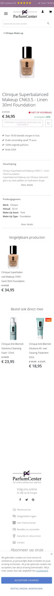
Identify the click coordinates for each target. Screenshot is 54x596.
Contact (20, 542)
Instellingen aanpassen (27, 588)
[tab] (27, 164)
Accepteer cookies (27, 580)
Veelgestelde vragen (26, 516)
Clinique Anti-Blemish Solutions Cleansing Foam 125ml (12, 348)
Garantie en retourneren (29, 535)
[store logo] (25, 13)
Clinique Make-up (14, 33)
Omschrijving (9, 164)
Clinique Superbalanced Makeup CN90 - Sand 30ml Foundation (12, 277)
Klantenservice (24, 509)
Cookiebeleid (42, 570)
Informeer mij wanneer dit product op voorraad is (22, 123)
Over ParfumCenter (26, 522)
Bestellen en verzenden (28, 529)
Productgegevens (11, 199)
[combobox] (27, 23)
